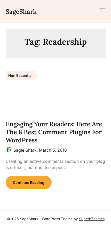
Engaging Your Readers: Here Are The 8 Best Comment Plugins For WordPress (54, 132)
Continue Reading (28, 182)
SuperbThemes (92, 219)
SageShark (21, 12)
